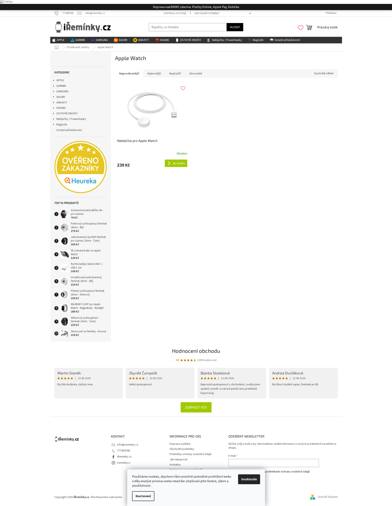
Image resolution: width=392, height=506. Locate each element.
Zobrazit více (196, 407)
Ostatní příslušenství (69, 130)
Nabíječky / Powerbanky (71, 119)
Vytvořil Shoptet (328, 497)
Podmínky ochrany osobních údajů (190, 454)
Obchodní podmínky (207, 13)
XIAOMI (60, 97)
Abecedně (195, 74)
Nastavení (143, 496)
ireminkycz (123, 463)
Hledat (235, 27)
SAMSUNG (62, 91)
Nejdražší (175, 74)
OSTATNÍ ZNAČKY (67, 113)
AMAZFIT (61, 103)
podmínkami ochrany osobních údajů (287, 472)
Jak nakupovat (178, 459)
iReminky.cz (124, 457)
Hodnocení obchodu (196, 350)
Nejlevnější (154, 74)
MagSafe (61, 125)
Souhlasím (249, 479)
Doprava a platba (175, 13)
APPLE (60, 80)
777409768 (123, 451)
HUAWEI (61, 108)
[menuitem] (59, 40)
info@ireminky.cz (127, 445)
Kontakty (175, 465)
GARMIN (61, 86)
